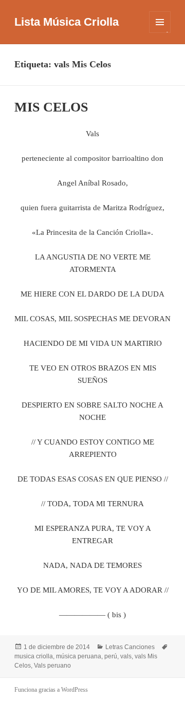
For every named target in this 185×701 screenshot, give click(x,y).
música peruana (78, 656)
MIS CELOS (51, 107)
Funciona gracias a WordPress (51, 689)
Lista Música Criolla (66, 21)
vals (126, 656)
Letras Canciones (130, 647)
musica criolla (33, 656)
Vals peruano (52, 665)
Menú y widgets (160, 32)
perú (110, 656)
